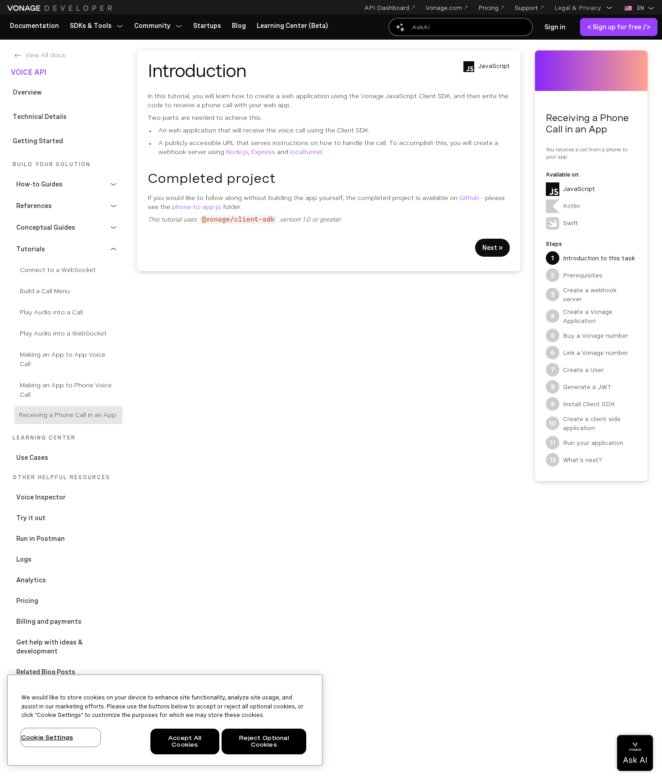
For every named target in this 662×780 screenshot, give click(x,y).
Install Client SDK (582, 404)
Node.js (237, 151)
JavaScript (579, 188)
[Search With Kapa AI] (461, 27)
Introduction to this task (593, 258)
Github (469, 197)
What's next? (576, 459)
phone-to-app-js (196, 206)
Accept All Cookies (184, 741)
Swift (570, 223)
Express (263, 151)
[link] (34, 26)
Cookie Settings (47, 737)
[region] (164, 720)
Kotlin (571, 205)
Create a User (577, 369)
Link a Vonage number (589, 352)
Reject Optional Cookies (264, 741)
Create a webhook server (584, 294)
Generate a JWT (581, 386)
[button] (583, 7)
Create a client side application (585, 423)
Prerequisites (577, 275)
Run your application (586, 442)
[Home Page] (60, 8)
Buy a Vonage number (590, 335)
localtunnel (306, 151)
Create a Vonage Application (581, 316)
